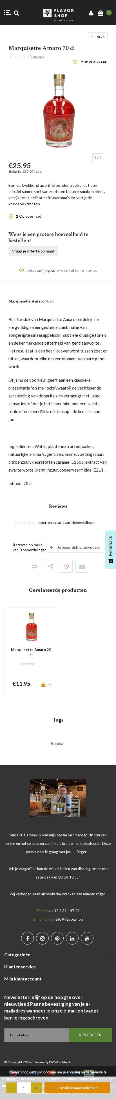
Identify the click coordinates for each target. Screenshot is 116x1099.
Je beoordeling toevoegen (78, 547)
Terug (99, 36)
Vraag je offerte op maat (33, 251)
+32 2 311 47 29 (66, 911)
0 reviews (37, 56)
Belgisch (57, 743)
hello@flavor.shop (68, 919)
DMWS (54, 1062)
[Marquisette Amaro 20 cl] (31, 627)
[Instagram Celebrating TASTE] (42, 938)
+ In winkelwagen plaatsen (77, 1088)
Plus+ (66, 1062)
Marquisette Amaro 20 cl (31, 652)
